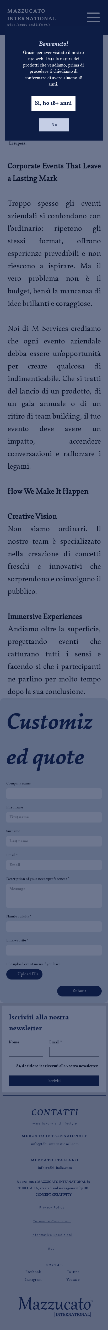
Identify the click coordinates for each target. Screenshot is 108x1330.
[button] (53, 103)
